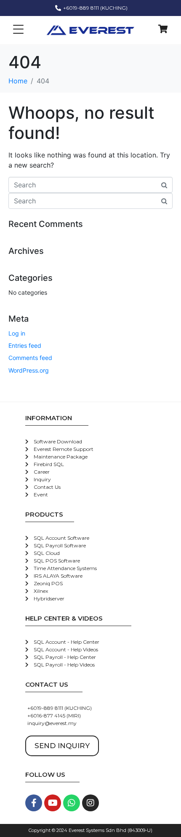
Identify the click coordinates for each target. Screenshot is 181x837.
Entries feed (24, 345)
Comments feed (30, 357)
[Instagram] (90, 802)
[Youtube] (52, 802)
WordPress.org (28, 370)
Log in (16, 333)
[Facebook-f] (33, 802)
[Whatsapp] (71, 802)
